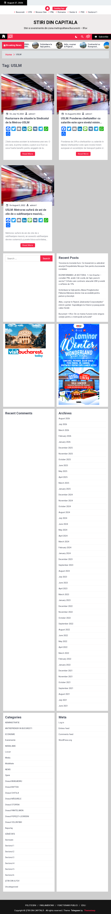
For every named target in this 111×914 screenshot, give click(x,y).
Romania (62, 12)
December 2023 (66, 559)
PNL (52, 12)
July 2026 (63, 424)
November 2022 (66, 612)
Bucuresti (20, 12)
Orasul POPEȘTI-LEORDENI (17, 816)
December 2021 (66, 670)
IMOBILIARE (10, 746)
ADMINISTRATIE (12, 722)
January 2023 (65, 600)
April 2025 (63, 477)
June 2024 (63, 524)
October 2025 (65, 459)
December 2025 (66, 448)
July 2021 (63, 700)
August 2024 (64, 512)
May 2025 (63, 471)
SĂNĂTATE (10, 834)
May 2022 (63, 641)
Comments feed (66, 734)
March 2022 (64, 653)
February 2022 (65, 659)
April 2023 (63, 588)
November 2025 (66, 453)
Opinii (7, 775)
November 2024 (66, 500)
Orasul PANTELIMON (14, 810)
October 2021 (65, 682)
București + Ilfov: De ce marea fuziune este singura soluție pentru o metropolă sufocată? (81, 315)
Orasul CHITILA (12, 793)
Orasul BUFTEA (12, 787)
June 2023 (63, 583)
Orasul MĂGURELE (13, 799)
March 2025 (64, 483)
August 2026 (64, 418)
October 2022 (65, 618)
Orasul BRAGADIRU (13, 781)
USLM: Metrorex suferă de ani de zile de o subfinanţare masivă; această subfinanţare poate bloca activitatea (26, 212)
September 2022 (66, 624)
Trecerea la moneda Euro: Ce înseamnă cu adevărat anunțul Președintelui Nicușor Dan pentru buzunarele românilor (82, 266)
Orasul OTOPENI (12, 804)
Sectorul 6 (9, 875)
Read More (27, 154)
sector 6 (73, 12)
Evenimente (10, 740)
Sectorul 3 (9, 857)
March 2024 (64, 541)
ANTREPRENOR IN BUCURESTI (18, 728)
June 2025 (63, 465)
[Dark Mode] (76, 37)
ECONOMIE (10, 734)
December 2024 (66, 494)
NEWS (8, 769)
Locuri (8, 752)
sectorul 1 (92, 12)
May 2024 (63, 530)
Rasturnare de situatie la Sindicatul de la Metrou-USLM (27, 120)
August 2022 (64, 629)
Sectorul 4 (9, 863)
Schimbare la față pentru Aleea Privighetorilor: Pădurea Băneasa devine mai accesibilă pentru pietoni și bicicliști (40, 45)
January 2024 (65, 553)
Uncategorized (11, 887)
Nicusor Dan (41, 12)
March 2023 (64, 594)
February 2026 (65, 436)
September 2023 (66, 565)
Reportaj (9, 828)
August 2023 (64, 571)
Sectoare (9, 840)
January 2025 (65, 489)
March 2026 (64, 430)
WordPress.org (65, 740)
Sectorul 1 (9, 845)
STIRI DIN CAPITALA (55, 22)
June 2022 (63, 635)
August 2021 (64, 694)
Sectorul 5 (9, 869)
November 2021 (66, 676)
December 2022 (66, 606)
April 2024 (63, 536)
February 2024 (65, 547)
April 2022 (63, 647)
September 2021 (66, 688)
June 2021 (63, 706)
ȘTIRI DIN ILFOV (12, 881)
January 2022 (65, 665)
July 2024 (63, 518)
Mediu (7, 758)
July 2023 (63, 577)
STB (30, 12)
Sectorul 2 (9, 851)
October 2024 (65, 506)
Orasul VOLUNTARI (13, 822)
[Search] (82, 37)
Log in (61, 722)
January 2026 (65, 442)
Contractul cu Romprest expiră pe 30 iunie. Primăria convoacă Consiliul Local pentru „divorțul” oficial (87, 45)
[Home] (3, 36)
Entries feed (64, 728)
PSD (82, 12)
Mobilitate (9, 763)
